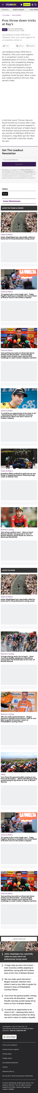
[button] (35, 5)
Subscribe (27, 4)
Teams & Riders (16, 15)
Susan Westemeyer (16, 29)
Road (5, 194)
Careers (5, 1067)
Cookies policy (7, 1058)
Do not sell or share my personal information (17, 1076)
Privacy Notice (28, 172)
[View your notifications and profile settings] (21, 5)
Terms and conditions (9, 1045)
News (5, 30)
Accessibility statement (10, 1063)
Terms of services (26, 170)
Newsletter (32, 46)
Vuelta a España (18, 10)
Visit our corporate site (18, 1030)
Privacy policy (7, 1054)
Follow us (21, 46)
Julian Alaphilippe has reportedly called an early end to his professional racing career (18, 956)
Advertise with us (8, 1071)
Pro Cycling (5, 15)
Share (7, 46)
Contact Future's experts (10, 1049)
